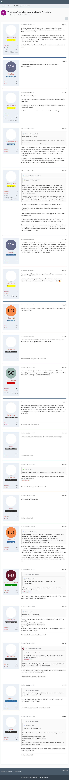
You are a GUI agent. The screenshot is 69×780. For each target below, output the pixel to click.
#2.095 (64, 527)
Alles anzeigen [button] (43, 144)
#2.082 (64, 61)
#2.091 (64, 402)
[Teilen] (66, 18)
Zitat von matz (29, 469)
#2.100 (64, 716)
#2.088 (64, 305)
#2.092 (64, 433)
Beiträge (6, 47)
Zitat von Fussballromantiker (33, 648)
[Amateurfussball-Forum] (8, 2)
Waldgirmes (26, 480)
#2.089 (64, 336)
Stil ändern (65, 770)
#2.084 (64, 129)
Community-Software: (34, 777)
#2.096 (64, 569)
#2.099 (64, 685)
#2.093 (64, 464)
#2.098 (64, 643)
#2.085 (64, 171)
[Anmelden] (62, 2)
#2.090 (64, 367)
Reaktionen (6, 45)
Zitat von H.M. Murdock (32, 574)
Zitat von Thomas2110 (31, 134)
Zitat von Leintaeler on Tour (33, 176)
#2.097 (64, 607)
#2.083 (64, 92)
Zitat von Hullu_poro (31, 532)
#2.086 (64, 239)
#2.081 (64, 24)
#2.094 (64, 495)
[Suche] (58, 2)
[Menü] (66, 2)
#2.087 (64, 270)
